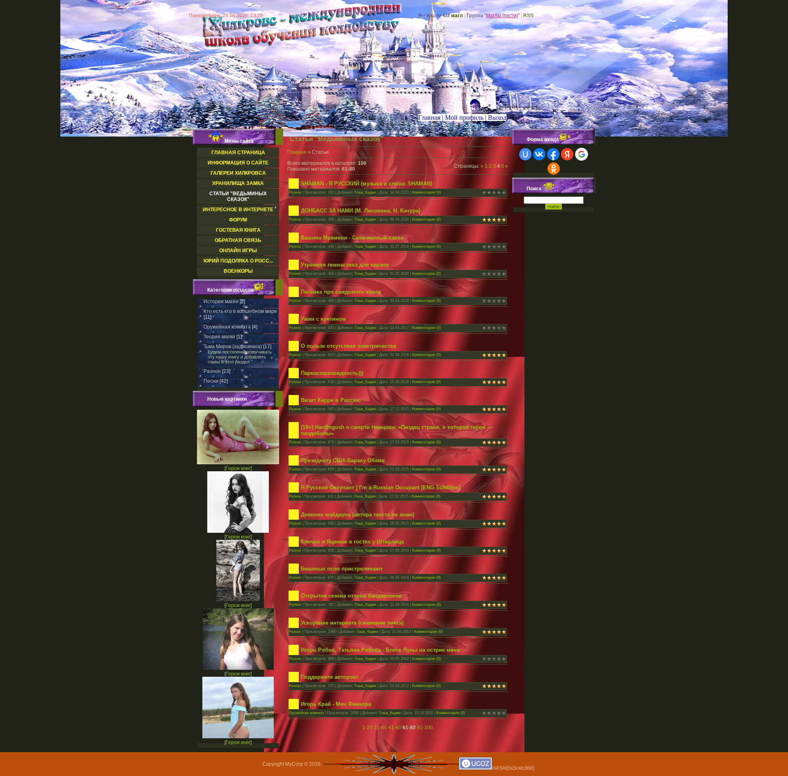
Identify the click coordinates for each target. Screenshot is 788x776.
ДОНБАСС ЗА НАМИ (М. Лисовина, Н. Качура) (360, 211)
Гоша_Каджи (365, 192)
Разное (212, 371)
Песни (211, 381)
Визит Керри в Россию (331, 400)
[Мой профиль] (458, 117)
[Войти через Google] (581, 154)
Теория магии (219, 337)
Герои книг (238, 468)
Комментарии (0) (426, 192)
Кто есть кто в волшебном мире (240, 311)
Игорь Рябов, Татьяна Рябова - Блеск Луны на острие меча (380, 650)
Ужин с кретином (323, 319)
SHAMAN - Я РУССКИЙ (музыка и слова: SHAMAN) (366, 183)
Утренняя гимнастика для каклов (345, 265)
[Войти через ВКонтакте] (539, 154)
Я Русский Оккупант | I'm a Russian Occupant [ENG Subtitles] (380, 487)
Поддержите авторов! (329, 677)
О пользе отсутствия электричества (348, 346)
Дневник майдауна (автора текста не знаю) (357, 514)
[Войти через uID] (525, 154)
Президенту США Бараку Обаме (343, 460)
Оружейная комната (227, 327)
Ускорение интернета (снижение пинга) (352, 623)
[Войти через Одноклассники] (553, 168)
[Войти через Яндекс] (567, 154)
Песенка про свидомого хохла (341, 292)
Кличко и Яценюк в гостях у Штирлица (352, 542)
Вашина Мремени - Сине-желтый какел (352, 238)
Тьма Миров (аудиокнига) (233, 346)
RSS (528, 15)
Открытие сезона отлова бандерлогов (351, 596)
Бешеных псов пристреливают (342, 569)
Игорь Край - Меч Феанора (336, 704)
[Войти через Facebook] (553, 154)
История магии (221, 301)
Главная (297, 152)
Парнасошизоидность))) (332, 373)
